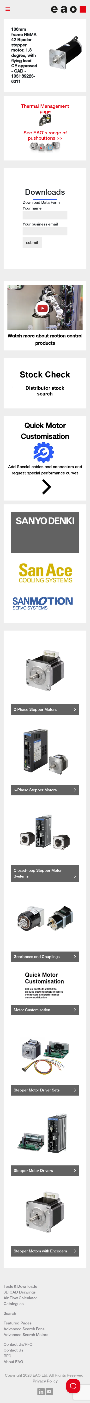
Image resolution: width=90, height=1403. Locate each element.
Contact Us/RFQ (18, 1344)
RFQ (7, 1356)
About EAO (13, 1361)
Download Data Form (41, 213)
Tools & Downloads (20, 1286)
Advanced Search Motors (26, 1334)
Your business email (40, 224)
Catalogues (14, 1303)
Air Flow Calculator (20, 1298)
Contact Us (13, 1350)
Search (10, 1313)
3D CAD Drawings (20, 1292)
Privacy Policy (45, 1381)
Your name (32, 208)
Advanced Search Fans (24, 1329)
